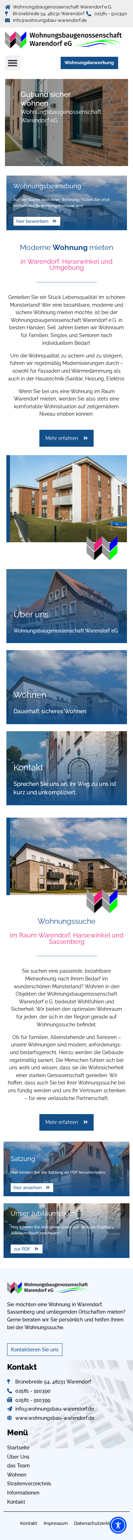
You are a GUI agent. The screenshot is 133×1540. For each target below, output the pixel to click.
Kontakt (28, 1523)
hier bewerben (32, 221)
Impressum (56, 1523)
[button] (13, 63)
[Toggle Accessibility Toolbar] (118, 1525)
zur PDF (22, 1249)
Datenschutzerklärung (98, 1523)
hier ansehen (27, 1187)
